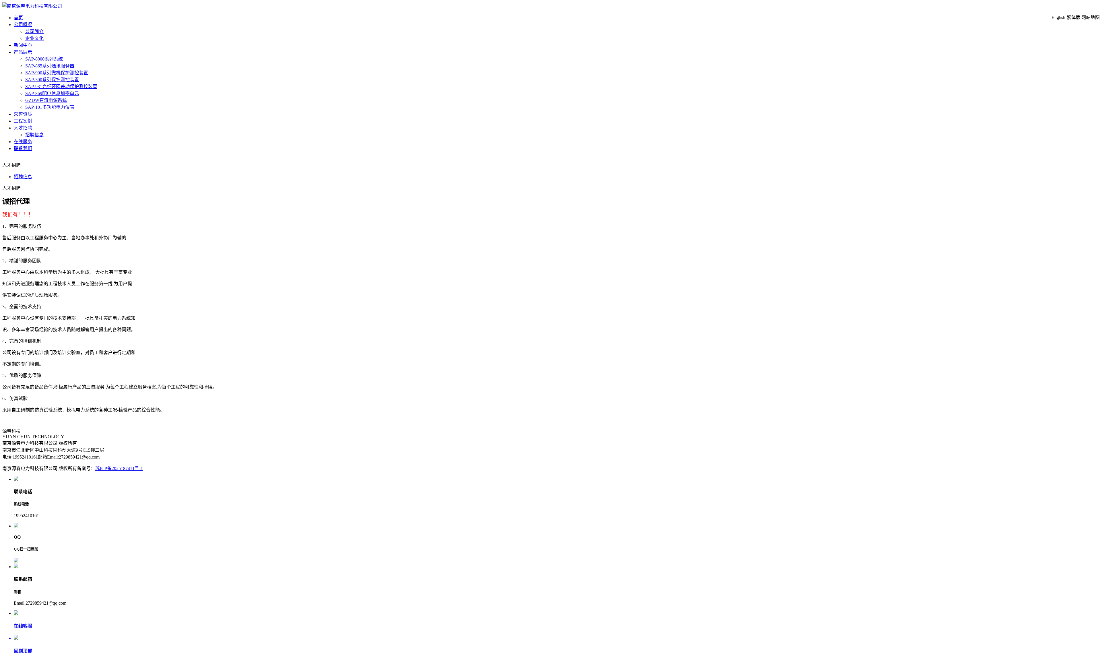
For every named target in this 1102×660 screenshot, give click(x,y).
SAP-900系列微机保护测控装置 (56, 72)
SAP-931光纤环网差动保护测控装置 (61, 86)
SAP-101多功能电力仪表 (49, 107)
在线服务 (23, 141)
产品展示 (23, 52)
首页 (18, 17)
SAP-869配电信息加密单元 (52, 93)
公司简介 (34, 31)
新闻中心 (23, 45)
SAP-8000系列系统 (44, 59)
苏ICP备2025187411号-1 (119, 468)
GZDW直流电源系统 (46, 100)
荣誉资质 (23, 114)
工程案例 (23, 121)
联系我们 (23, 148)
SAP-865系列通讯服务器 (49, 65)
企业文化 (34, 38)
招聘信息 (34, 134)
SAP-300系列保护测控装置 (52, 79)
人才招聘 (23, 127)
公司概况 (23, 24)
